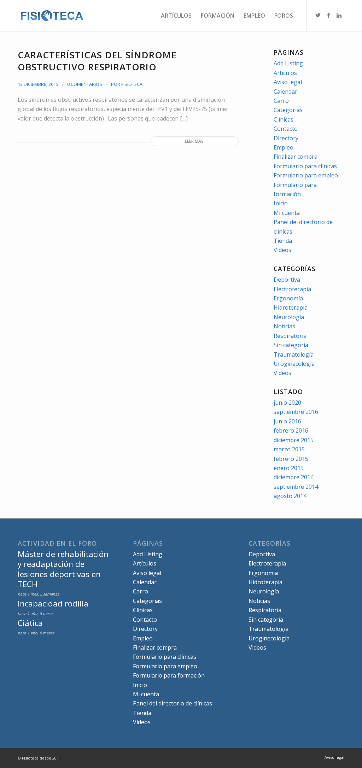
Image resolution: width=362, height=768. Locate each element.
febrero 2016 (291, 430)
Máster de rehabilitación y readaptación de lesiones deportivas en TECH (63, 569)
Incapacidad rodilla (53, 603)
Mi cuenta (287, 213)
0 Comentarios (84, 84)
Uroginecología (294, 364)
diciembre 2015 (294, 440)
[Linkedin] (339, 15)
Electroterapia (292, 289)
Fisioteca (131, 84)
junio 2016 (287, 421)
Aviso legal (288, 82)
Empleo (283, 147)
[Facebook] (328, 15)
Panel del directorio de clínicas (172, 703)
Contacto (286, 129)
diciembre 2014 (294, 477)
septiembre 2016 (296, 412)
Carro (281, 101)
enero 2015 (289, 468)
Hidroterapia (291, 307)
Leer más (194, 141)
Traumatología (294, 354)
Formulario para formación (169, 675)
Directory (286, 138)
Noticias (284, 326)
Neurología (289, 317)
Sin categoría (291, 345)
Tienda (283, 241)
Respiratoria (290, 336)
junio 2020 (287, 402)
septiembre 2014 (296, 487)
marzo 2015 (289, 449)
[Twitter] (318, 15)
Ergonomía (288, 298)
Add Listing (288, 63)
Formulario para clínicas (305, 166)
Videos (282, 373)
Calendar (285, 91)
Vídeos (282, 250)
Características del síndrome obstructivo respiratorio (97, 60)
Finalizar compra (295, 156)
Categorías (288, 110)
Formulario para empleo (306, 175)
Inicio (281, 203)
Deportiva (287, 279)
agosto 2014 (290, 496)
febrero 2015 (291, 459)
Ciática (30, 622)
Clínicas (283, 119)
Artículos (285, 73)
